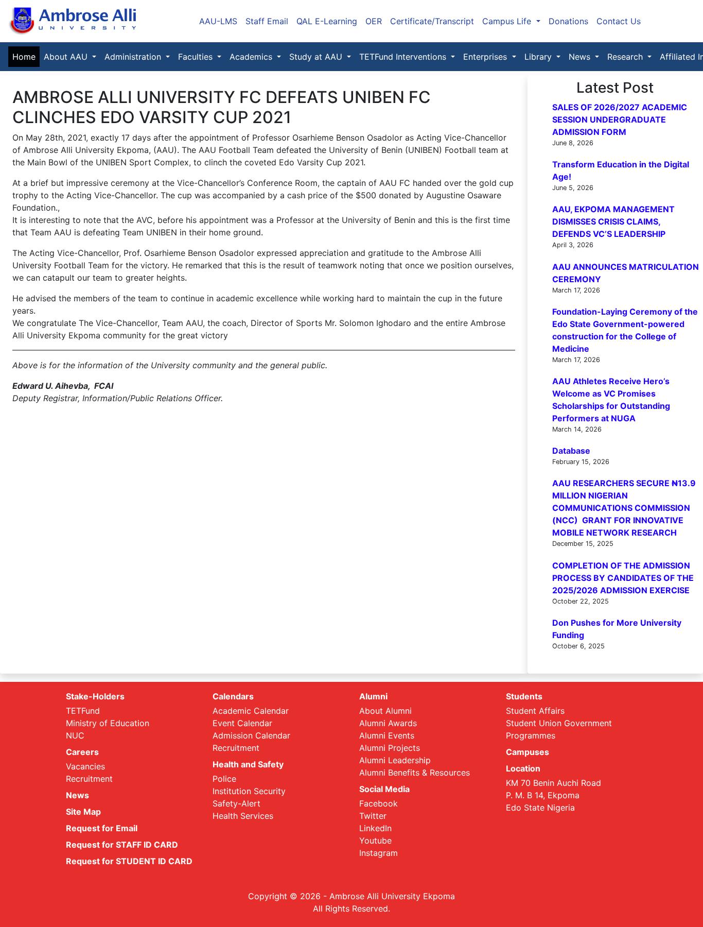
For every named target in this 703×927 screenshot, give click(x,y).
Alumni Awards (388, 723)
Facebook (378, 803)
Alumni (373, 696)
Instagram (378, 853)
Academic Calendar (251, 711)
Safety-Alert (236, 803)
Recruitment (89, 779)
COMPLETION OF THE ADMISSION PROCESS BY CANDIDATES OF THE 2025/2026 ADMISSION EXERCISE (623, 577)
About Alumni (385, 711)
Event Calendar (242, 723)
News (77, 795)
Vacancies (85, 766)
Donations (568, 21)
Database (571, 450)
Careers (82, 752)
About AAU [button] (67, 57)
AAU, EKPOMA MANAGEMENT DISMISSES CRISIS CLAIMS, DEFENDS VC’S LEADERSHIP (613, 221)
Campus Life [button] (508, 21)
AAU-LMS (218, 21)
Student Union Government (559, 723)
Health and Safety (248, 764)
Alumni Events (386, 735)
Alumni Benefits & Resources (414, 772)
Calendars (233, 696)
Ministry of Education (107, 723)
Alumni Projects (389, 748)
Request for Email (101, 828)
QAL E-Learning (326, 21)
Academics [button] (252, 57)
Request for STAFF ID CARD (122, 844)
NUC (75, 735)
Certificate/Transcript (432, 21)
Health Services (243, 816)
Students (524, 696)
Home (26, 57)
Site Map (83, 811)
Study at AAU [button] (317, 57)
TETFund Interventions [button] (404, 57)
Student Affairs (535, 711)
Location (523, 768)
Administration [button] (134, 57)
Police (224, 779)
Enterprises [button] (486, 57)
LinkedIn (375, 828)
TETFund (83, 711)
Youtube (375, 840)
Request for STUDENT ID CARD (129, 861)
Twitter (372, 816)
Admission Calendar (251, 735)
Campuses (527, 752)
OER (373, 21)
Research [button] (626, 57)
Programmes (530, 735)
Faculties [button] (196, 57)
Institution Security (249, 791)
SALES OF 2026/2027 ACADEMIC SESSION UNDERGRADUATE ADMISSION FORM (619, 119)
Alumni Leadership (395, 760)
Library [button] (539, 57)
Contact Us (618, 21)
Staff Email (266, 21)
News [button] (581, 57)
